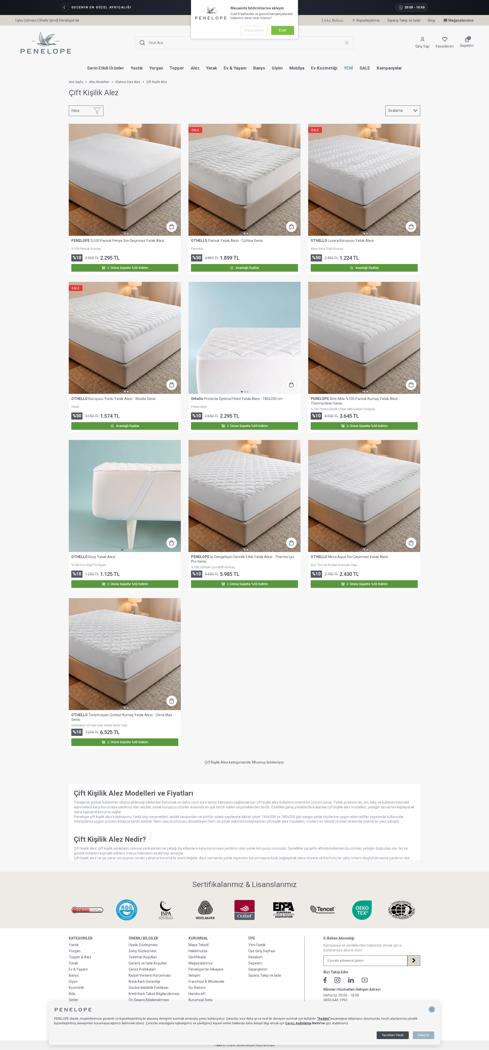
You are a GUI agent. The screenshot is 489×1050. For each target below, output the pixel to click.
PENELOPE (80, 241)
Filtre (75, 111)
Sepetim (255, 963)
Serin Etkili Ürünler (105, 68)
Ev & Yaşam (235, 68)
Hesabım (255, 957)
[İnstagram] (337, 980)
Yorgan (156, 68)
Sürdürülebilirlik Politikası (148, 988)
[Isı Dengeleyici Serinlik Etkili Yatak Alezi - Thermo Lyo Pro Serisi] (244, 496)
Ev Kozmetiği (324, 68)
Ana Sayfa (76, 82)
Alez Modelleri (99, 82)
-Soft (218, 1045)
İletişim (194, 975)
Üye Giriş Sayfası (261, 951)
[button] (432, 1009)
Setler (73, 1000)
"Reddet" (323, 1018)
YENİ (348, 68)
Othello (197, 399)
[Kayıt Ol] (413, 961)
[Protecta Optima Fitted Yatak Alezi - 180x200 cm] (244, 338)
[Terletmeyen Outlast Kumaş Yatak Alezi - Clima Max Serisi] (125, 654)
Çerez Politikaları (142, 969)
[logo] (45, 43)
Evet (282, 30)
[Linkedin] (351, 980)
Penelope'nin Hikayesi (205, 969)
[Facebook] (325, 980)
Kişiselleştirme (368, 20)
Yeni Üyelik (257, 945)
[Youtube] (365, 980)
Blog (431, 20)
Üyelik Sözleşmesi (143, 945)
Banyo (259, 68)
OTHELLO (199, 241)
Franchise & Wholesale (206, 981)
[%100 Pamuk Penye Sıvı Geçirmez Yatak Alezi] (125, 180)
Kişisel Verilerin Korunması (150, 975)
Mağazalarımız (461, 20)
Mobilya (296, 68)
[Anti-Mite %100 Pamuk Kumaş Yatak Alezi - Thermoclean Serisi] (364, 338)
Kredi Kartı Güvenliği (144, 981)
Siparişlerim (257, 969)
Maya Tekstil (198, 945)
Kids (72, 994)
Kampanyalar (389, 68)
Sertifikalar (197, 957)
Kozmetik (76, 988)
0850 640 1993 (335, 1000)
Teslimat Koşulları (143, 957)
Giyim (277, 68)
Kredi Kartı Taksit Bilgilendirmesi (154, 994)
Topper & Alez (80, 957)
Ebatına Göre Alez (127, 82)
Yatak (211, 68)
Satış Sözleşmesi (142, 951)
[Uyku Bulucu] (332, 20)
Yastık (137, 68)
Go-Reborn (197, 988)
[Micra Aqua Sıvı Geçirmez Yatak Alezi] (364, 496)
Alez (195, 68)
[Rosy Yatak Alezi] (125, 496)
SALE (365, 68)
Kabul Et (423, 1035)
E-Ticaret (229, 1045)
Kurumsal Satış (200, 1000)
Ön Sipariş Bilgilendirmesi (149, 1000)
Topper (177, 68)
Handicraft (197, 994)
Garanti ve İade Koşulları (148, 963)
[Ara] (142, 43)
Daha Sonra (253, 30)
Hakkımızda (197, 951)
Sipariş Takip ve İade (403, 20)
